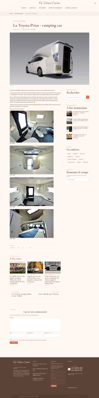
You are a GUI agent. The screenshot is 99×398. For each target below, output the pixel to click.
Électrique (85, 162)
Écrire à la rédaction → (57, 363)
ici (23, 109)
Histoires (42, 8)
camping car (13, 247)
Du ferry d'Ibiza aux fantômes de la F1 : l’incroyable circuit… (80, 119)
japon (18, 247)
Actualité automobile (19, 13)
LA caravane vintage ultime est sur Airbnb (21, 295)
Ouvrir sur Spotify (72, 387)
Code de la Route (71, 8)
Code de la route (71, 162)
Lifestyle (32, 8)
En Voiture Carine (49, 3)
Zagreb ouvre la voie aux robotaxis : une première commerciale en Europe (34, 279)
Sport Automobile (55, 8)
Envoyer (53, 385)
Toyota (30, 247)
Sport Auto (82, 153)
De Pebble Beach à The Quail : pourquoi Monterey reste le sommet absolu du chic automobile (17, 279)
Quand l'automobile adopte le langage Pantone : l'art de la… (80, 127)
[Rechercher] (95, 3)
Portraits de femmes (72, 159)
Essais (24, 8)
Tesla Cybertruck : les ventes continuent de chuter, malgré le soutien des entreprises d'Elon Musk (52, 279)
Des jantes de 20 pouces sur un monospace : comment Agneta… (81, 113)
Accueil (11, 13)
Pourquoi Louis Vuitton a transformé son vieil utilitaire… (79, 136)
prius (23, 247)
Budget (79, 162)
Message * (12, 317)
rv (26, 247)
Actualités (75, 153)
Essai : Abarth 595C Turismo (49, 294)
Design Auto (70, 156)
